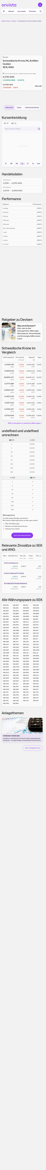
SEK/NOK (26, 670)
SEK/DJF (36, 625)
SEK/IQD (5, 639)
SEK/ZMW (6, 653)
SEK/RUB (26, 678)
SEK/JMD (6, 641)
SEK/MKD (16, 661)
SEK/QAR (16, 647)
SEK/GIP (35, 630)
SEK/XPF (15, 622)
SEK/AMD (26, 608)
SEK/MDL (6, 664)
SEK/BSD (26, 611)
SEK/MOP (26, 656)
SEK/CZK (6, 695)
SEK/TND (16, 695)
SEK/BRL (36, 616)
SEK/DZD (36, 605)
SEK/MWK (6, 658)
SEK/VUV (26, 700)
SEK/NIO (35, 667)
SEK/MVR (26, 658)
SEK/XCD (6, 672)
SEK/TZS (5, 692)
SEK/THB (16, 692)
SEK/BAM (16, 650)
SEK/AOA (6, 608)
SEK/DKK (16, 625)
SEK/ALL (25, 605)
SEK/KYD (6, 644)
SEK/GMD (16, 630)
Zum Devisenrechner (22, 535)
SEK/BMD (36, 613)
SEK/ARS (15, 608)
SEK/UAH (16, 698)
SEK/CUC (26, 650)
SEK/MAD (36, 658)
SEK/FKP (36, 627)
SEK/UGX (6, 698)
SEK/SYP (35, 689)
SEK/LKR (6, 686)
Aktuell (11, 11)
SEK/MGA (36, 656)
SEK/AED (26, 625)
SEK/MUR (6, 661)
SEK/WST (6, 681)
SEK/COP (36, 647)
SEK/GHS (26, 630)
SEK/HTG (36, 633)
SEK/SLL (15, 684)
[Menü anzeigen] (4, 11)
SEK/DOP (6, 627)
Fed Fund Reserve (11, 563)
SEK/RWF (6, 678)
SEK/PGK (36, 672)
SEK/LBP (6, 656)
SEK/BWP (26, 616)
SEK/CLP (26, 622)
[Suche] (41, 11)
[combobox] (22, 128)
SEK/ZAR (26, 686)
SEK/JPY (15, 641)
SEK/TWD (16, 667)
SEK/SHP (16, 686)
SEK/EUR (26, 627)
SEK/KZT (5, 647)
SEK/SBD (36, 678)
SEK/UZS (5, 700)
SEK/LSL (35, 653)
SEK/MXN (36, 661)
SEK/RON (16, 678)
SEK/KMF (6, 650)
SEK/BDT (6, 613)
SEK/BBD (16, 613)
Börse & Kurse (6, 21)
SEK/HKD (16, 636)
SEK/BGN (26, 619)
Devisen (14, 21)
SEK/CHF (26, 681)
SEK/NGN (6, 670)
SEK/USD (16, 700)
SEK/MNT (16, 664)
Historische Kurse (32, 107)
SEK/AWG (36, 608)
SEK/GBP (6, 619)
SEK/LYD (15, 656)
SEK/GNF (16, 633)
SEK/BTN (6, 616)
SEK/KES (25, 647)
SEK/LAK (26, 653)
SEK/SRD (16, 689)
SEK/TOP (26, 692)
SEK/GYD (26, 633)
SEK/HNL (6, 636)
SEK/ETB (5, 611)
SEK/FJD (5, 630)
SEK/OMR (36, 670)
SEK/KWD (36, 650)
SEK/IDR (35, 636)
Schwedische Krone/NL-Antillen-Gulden (30, 21)
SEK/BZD (26, 613)
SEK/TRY (25, 695)
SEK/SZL (25, 689)
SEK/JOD (36, 641)
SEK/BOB (16, 616)
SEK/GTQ (6, 633)
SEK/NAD (36, 664)
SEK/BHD (36, 611)
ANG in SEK (38, 86)
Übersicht (9, 107)
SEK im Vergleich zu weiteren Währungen (24, 423)
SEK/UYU (36, 698)
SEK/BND (16, 619)
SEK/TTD (36, 692)
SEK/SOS (36, 684)
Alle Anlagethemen (32, 748)
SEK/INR (25, 636)
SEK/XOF (6, 622)
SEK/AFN (6, 605)
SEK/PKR (16, 672)
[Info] (6, 123)
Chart (19, 107)
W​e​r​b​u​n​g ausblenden (30, 37)
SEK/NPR (6, 667)
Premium (32, 11)
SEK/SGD (26, 684)
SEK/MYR (16, 658)
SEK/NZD (26, 667)
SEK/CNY (36, 622)
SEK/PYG (6, 675)
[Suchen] (39, 129)
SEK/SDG (36, 686)
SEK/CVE (36, 644)
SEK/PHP (26, 675)
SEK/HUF (26, 698)
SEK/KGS (16, 653)
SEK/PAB (26, 672)
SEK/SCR (6, 684)
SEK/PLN (36, 675)
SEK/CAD (26, 644)
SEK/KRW (6, 689)
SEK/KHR (16, 644)
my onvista (21, 11)
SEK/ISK (25, 639)
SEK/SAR (16, 681)
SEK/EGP (16, 605)
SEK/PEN (16, 675)
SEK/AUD (16, 611)
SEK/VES (35, 700)
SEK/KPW (16, 670)
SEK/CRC (6, 625)
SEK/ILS (35, 639)
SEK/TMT (36, 695)
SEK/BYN (16, 703)
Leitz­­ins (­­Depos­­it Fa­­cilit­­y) (14, 573)
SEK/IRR (15, 639)
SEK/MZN (26, 661)
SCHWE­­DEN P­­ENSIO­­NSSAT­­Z (15, 583)
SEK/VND (6, 703)
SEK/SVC (16, 627)
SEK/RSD (36, 681)
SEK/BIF (35, 619)
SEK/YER (25, 641)
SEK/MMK (26, 664)
